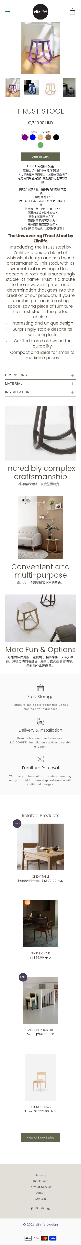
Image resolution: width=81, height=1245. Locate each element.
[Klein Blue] (33, 137)
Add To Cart (40, 157)
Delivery (40, 1175)
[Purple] (25, 137)
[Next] (72, 89)
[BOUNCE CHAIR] (40, 1077)
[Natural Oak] (40, 137)
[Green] (40, 145)
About (40, 1192)
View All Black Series (40, 1137)
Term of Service (40, 1186)
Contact (40, 1198)
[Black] (56, 137)
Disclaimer (40, 1181)
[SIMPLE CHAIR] (40, 923)
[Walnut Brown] (48, 137)
